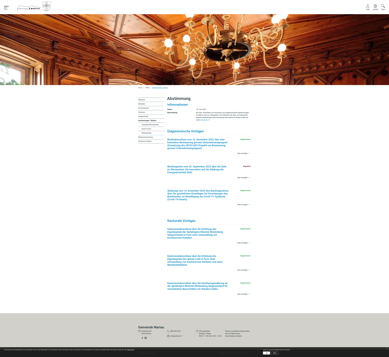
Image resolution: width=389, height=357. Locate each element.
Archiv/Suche (146, 129)
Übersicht (141, 100)
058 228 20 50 (175, 331)
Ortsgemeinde (143, 116)
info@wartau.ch (176, 336)
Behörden (141, 104)
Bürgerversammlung (145, 137)
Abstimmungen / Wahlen (147, 121)
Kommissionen (143, 108)
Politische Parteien (145, 141)
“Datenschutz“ (130, 350)
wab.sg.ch (204, 120)
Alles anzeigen (242, 153)
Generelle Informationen (150, 125)
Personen (141, 112)
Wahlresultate (146, 133)
